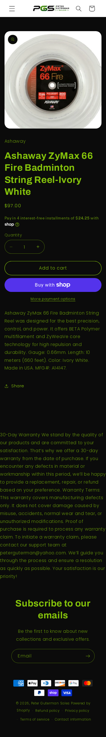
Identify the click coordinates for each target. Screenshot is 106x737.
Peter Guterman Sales (50, 703)
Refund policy (47, 710)
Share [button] (17, 386)
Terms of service (34, 719)
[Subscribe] (87, 656)
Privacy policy (77, 710)
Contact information (73, 719)
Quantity (13, 235)
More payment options (53, 298)
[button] (11, 8)
